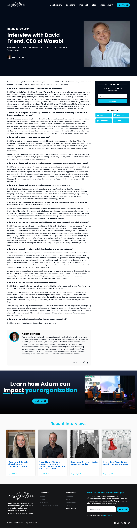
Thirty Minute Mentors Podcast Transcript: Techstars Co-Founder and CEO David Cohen (52, 465)
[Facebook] (84, 363)
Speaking (70, 5)
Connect (123, 5)
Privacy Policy (108, 515)
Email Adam (71, 508)
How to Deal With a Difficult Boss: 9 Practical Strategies (115, 463)
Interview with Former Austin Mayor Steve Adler (84, 463)
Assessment (106, 5)
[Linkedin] (74, 363)
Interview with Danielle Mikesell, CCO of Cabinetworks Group (18, 464)
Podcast (83, 5)
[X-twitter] (81, 363)
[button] (103, 115)
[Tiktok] (88, 363)
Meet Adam (56, 5)
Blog (94, 5)
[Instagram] (77, 363)
